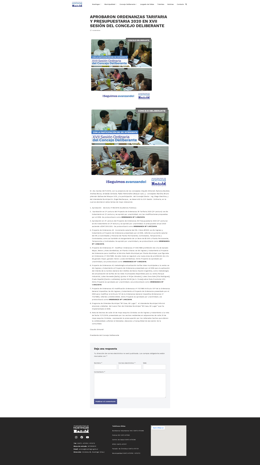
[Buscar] (186, 4)
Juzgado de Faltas (147, 4)
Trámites (160, 4)
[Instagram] (76, 437)
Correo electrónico (127, 363)
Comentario (99, 372)
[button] (100, 4)
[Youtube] (87, 437)
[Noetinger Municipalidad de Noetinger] (77, 4)
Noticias (170, 4)
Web (145, 363)
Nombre (98, 363)
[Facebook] (81, 437)
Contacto (180, 4)
